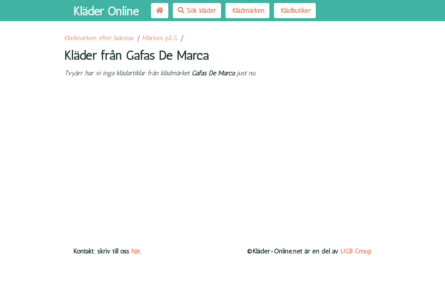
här (135, 251)
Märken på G (160, 38)
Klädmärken (247, 10)
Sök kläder (200, 10)
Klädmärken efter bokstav (99, 38)
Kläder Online (106, 11)
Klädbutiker (295, 10)
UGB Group (356, 251)
